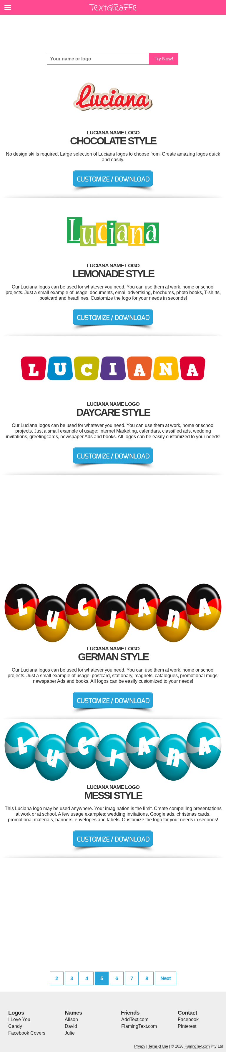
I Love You (19, 1019)
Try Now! (163, 58)
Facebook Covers (26, 1032)
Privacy (139, 1046)
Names (73, 1013)
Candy (15, 1026)
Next (165, 978)
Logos (16, 1013)
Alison (71, 1019)
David (71, 1026)
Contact (187, 1013)
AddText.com (134, 1019)
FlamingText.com (139, 1026)
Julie (70, 1032)
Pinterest (187, 1026)
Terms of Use (158, 1046)
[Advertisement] (114, 29)
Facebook (188, 1019)
